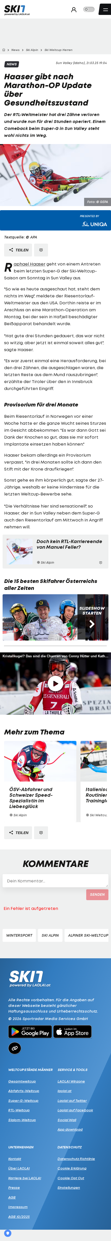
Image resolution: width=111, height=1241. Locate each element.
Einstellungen (69, 1187)
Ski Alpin (50, 935)
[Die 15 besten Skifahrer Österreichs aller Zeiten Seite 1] (44, 617)
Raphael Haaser (29, 264)
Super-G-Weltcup (23, 1100)
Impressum (18, 1207)
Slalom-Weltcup (22, 1120)
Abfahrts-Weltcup (23, 1091)
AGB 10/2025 (19, 1217)
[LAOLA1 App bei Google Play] (30, 1032)
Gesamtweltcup (22, 1081)
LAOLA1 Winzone (71, 1081)
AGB (12, 1197)
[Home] (3, 50)
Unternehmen (21, 1147)
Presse (14, 1187)
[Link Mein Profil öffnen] (72, 9)
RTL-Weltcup (19, 1110)
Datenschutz (70, 1147)
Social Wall (67, 1120)
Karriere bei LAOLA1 (24, 1178)
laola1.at (65, 1091)
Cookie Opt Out (71, 1178)
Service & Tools (73, 1070)
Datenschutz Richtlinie (76, 1159)
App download (70, 1129)
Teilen (21, 250)
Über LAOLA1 (19, 1168)
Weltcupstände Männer (30, 1070)
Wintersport (19, 935)
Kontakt (14, 1159)
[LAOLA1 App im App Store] (72, 1032)
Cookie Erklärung (72, 1168)
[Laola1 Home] (29, 978)
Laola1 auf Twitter (72, 1100)
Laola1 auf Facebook (75, 1110)
